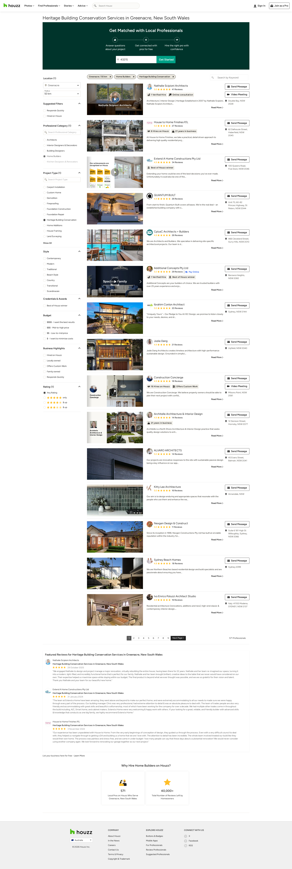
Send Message (239, 86)
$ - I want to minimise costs (60, 338)
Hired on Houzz (54, 116)
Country (51, 280)
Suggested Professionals (158, 854)
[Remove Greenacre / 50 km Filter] (110, 76)
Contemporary (54, 258)
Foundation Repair (55, 214)
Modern (50, 264)
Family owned (53, 371)
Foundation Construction (59, 209)
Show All (47, 243)
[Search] (95, 6)
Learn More (79, 755)
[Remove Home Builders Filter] (133, 76)
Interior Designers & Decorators (62, 145)
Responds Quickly (55, 110)
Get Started (166, 59)
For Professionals (154, 845)
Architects (52, 140)
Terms (111, 854)
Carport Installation (56, 187)
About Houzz (114, 836)
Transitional (52, 285)
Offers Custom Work (57, 366)
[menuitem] (29, 5)
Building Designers (56, 151)
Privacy (119, 854)
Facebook (193, 841)
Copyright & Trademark (119, 859)
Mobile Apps (152, 840)
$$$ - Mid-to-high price (58, 327)
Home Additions (54, 225)
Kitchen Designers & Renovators (62, 161)
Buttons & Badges (154, 836)
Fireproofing (53, 203)
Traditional (52, 269)
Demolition (52, 198)
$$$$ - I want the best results (61, 322)
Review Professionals (156, 849)
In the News (114, 840)
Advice (81, 5)
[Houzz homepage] (11, 5)
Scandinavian (53, 291)
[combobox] (116, 6)
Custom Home (54, 192)
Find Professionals (48, 5)
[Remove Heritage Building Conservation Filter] (173, 76)
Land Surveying (54, 236)
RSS (191, 845)
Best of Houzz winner (57, 305)
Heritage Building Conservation (61, 220)
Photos (28, 5)
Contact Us (113, 849)
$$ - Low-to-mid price (57, 333)
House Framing (54, 231)
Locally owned (53, 360)
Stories (68, 5)
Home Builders (54, 156)
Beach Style (52, 275)
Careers (112, 845)
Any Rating (52, 392)
